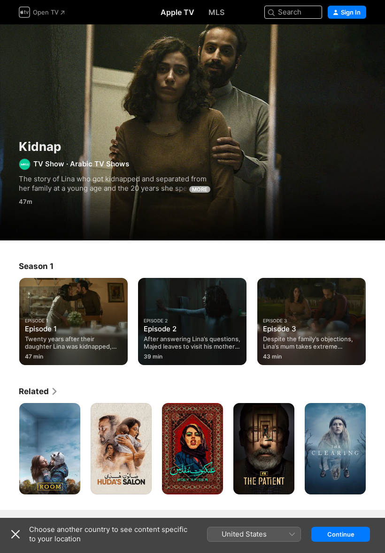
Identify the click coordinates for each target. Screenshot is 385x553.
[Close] (15, 534)
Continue (340, 534)
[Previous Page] (9, 320)
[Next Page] (375, 320)
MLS (216, 12)
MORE (200, 189)
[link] (38, 391)
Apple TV (177, 12)
